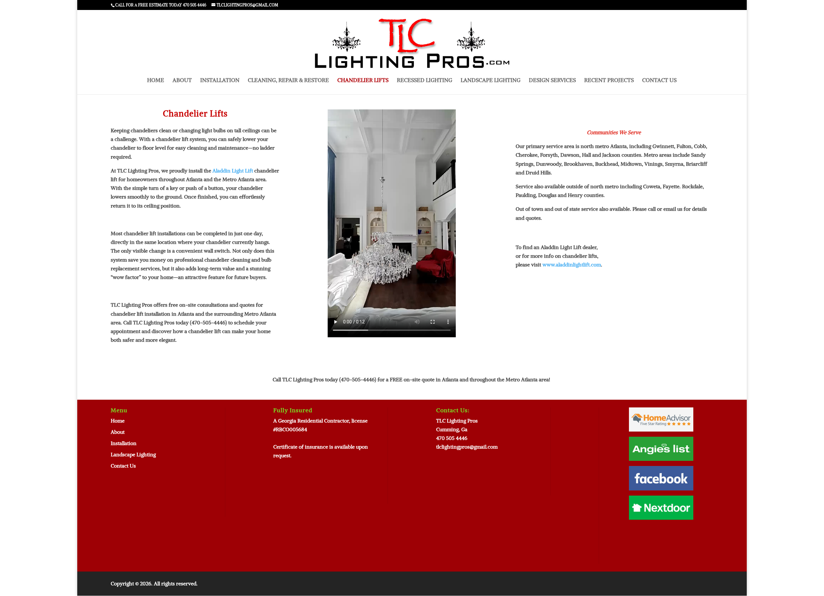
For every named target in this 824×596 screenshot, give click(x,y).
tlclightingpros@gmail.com (467, 446)
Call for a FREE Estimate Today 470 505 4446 (160, 5)
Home (155, 81)
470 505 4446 (451, 438)
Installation (219, 81)
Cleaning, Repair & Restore (288, 81)
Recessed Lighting (424, 81)
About (182, 81)
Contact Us (659, 81)
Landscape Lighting (490, 81)
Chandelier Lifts (363, 81)
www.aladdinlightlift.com (571, 264)
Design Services (552, 81)
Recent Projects (609, 81)
